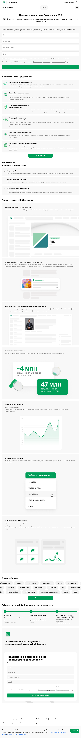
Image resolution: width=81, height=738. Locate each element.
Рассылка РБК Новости (36, 719)
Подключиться (40, 155)
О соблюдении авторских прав (29, 723)
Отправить (40, 67)
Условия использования (58, 62)
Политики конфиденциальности (41, 62)
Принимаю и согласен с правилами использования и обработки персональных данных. (36, 58)
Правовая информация (10, 723)
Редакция (24, 719)
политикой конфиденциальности (17, 734)
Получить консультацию (40, 695)
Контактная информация (10, 719)
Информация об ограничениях (55, 719)
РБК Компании (12, 2)
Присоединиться (40, 598)
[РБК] (4, 2)
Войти (44, 7)
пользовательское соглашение (18, 58)
